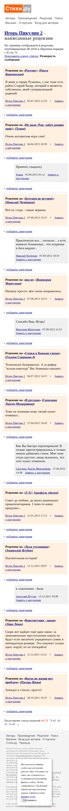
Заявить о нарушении (28, 259)
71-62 (53, 720)
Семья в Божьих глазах (42, 353)
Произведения (27, 18)
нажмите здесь (28, 796)
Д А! (28, 492)
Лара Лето (14, 624)
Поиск (59, 18)
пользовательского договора (28, 756)
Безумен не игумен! (39, 198)
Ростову (30, 70)
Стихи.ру (11, 742)
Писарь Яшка (30, 682)
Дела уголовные (36, 546)
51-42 (12, 724)
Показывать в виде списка (21, 56)
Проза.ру (24, 742)
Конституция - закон (40, 620)
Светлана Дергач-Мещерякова (31, 402)
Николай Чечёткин (20, 202)
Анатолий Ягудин (19, 550)
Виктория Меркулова (28, 329)
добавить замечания (19, 114)
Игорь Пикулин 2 (23, 33)
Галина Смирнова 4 (20, 357)
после (29, 279)
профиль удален (46, 492)
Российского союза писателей (38, 806)
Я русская (32, 400)
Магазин (10, 22)
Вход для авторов (46, 22)
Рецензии (46, 18)
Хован (20, 128)
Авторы (10, 18)
